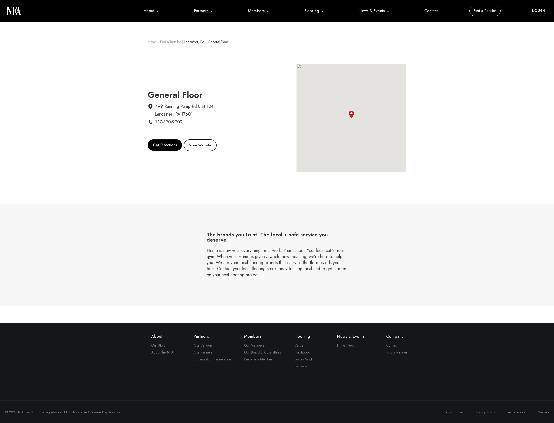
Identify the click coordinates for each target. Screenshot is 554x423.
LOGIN (539, 10)
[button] (351, 114)
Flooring (311, 11)
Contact (431, 11)
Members (256, 11)
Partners (201, 11)
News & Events (372, 11)
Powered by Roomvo (105, 412)
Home (152, 41)
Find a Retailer (485, 10)
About (149, 11)
